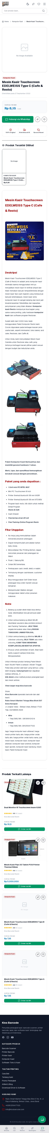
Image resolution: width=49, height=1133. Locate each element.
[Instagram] (8, 1037)
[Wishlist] (38, 4)
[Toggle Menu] (44, 4)
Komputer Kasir (17, 22)
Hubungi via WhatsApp (19, 119)
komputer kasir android (22, 744)
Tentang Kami (7, 1077)
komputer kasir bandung (26, 747)
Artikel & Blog (7, 1084)
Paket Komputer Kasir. (19, 750)
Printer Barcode (8, 1052)
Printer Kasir (7, 1055)
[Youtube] (12, 1037)
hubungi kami (23, 671)
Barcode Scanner (9, 1048)
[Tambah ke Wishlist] (44, 119)
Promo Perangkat (9, 1081)
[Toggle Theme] (27, 4)
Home (7, 22)
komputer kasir (21, 741)
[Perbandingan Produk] (33, 4)
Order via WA (26, 829)
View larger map (12, 686)
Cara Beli (5, 1074)
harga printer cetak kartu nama (25, 737)
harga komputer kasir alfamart (22, 731)
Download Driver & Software (13, 1088)
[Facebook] (3, 1037)
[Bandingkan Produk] (37, 119)
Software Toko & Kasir (11, 1062)
